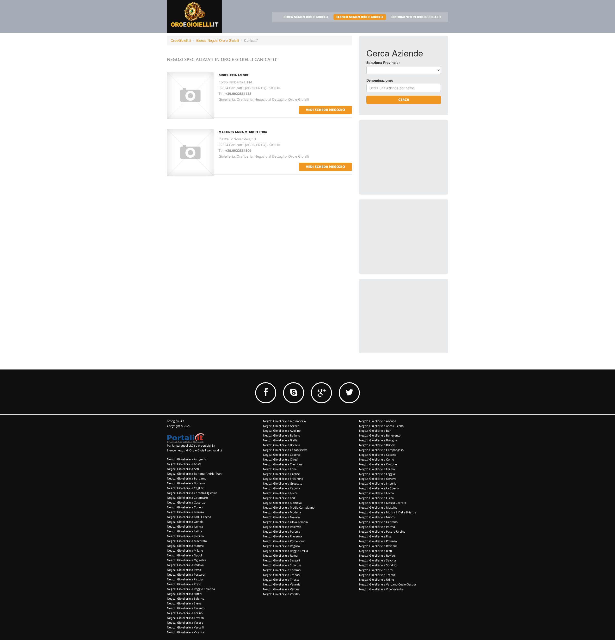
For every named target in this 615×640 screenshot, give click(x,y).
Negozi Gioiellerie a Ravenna (378, 546)
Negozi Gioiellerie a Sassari (281, 560)
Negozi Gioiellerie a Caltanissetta (285, 450)
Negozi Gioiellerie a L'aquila (281, 488)
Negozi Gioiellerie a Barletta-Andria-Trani (194, 474)
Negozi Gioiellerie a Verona (281, 589)
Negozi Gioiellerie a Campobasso (381, 450)
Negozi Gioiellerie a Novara (281, 517)
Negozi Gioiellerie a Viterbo (281, 594)
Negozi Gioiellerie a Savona (377, 560)
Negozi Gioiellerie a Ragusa (281, 546)
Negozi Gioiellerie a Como (376, 459)
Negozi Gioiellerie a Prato (184, 584)
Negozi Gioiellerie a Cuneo (185, 507)
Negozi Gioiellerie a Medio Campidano (288, 507)
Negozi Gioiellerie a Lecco (376, 493)
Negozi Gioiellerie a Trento (377, 575)
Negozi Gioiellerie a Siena (184, 603)
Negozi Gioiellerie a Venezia (282, 584)
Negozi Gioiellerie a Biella (280, 440)
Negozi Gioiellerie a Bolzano (186, 483)
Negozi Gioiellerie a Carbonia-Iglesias (192, 493)
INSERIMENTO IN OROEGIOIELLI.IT (416, 17)
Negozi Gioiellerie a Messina (378, 507)
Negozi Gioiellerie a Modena (282, 512)
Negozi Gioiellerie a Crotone (378, 464)
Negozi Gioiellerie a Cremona (282, 464)
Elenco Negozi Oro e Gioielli (217, 40)
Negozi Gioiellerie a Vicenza (185, 632)
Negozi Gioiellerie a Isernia (185, 526)
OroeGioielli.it (181, 40)
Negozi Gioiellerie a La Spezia (379, 488)
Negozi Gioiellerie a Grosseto (282, 483)
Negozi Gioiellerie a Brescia (281, 445)
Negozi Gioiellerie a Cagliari (185, 488)
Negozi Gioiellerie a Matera (185, 546)
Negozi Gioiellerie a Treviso (185, 618)
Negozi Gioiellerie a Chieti (280, 459)
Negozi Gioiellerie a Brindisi (377, 445)
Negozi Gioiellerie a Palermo (282, 527)
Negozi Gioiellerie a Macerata (187, 541)
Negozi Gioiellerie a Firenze (281, 474)
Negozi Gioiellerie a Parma (377, 527)
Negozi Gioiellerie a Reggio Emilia (285, 551)
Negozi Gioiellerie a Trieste (281, 580)
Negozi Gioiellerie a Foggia (377, 474)
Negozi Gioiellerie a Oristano (378, 522)
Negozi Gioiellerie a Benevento (379, 435)
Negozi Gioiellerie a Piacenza (282, 536)
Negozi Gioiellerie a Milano (185, 550)
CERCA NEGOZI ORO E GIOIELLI (305, 17)
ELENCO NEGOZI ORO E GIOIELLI (359, 17)
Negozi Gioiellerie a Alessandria (284, 421)
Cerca (403, 99)
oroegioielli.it (175, 421)
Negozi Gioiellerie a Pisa (375, 536)
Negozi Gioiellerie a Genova (377, 479)
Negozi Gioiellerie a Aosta (184, 464)
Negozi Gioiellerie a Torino (185, 613)
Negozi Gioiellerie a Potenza (378, 541)
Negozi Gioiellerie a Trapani (281, 575)
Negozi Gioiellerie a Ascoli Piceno (381, 426)
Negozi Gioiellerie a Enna (280, 469)
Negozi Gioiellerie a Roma (280, 556)
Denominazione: (379, 80)
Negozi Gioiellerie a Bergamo (186, 478)
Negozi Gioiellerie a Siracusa (282, 565)
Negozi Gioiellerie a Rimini (184, 594)
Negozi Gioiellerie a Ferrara (185, 512)
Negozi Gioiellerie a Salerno (185, 599)
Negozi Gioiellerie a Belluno (281, 435)
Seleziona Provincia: (383, 62)
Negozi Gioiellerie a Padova (185, 565)
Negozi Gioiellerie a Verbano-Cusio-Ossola (387, 584)
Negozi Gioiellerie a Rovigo (377, 556)
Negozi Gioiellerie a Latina (184, 531)
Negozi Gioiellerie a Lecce (280, 493)
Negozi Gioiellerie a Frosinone (283, 479)
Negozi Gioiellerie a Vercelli (185, 627)
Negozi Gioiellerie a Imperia (377, 483)
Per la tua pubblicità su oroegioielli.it (191, 445)
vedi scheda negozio (325, 109)
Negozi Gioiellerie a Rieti (375, 551)
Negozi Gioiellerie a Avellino (282, 431)
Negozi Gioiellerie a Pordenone (284, 541)
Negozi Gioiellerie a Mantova (282, 503)
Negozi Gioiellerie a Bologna (378, 440)
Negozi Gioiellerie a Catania (377, 455)
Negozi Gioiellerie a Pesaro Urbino (382, 531)
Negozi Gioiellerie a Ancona (377, 421)
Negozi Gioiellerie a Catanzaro (187, 498)
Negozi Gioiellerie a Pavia (184, 570)
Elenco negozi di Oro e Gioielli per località (194, 450)
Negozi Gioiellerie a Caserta (282, 455)
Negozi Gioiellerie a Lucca (376, 498)
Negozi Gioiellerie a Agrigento (187, 459)
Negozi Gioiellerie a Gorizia (185, 522)
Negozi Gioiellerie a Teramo (282, 570)
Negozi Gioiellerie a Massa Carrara (382, 503)
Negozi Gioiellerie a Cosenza (186, 502)
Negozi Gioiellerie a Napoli (185, 555)
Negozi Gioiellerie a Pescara (186, 574)
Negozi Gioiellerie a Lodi (279, 498)
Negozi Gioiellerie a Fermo (377, 469)
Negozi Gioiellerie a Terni (376, 570)
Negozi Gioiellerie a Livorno (185, 536)
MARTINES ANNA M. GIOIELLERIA (243, 132)
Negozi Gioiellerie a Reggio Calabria (191, 589)
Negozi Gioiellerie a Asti (183, 469)
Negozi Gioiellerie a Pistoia (185, 579)
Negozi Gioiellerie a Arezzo (281, 426)
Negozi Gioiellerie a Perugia (281, 531)
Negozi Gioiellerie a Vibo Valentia (381, 589)
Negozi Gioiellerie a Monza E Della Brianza (387, 512)
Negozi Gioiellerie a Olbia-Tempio (285, 522)
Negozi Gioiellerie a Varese (185, 623)
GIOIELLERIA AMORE (234, 75)
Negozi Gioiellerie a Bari (375, 431)
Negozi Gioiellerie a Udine (376, 580)
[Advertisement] (402, 157)
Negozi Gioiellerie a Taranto (185, 608)
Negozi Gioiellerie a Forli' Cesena (189, 517)
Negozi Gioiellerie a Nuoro (376, 517)
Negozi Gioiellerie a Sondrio (377, 565)
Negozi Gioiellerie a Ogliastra (186, 560)
